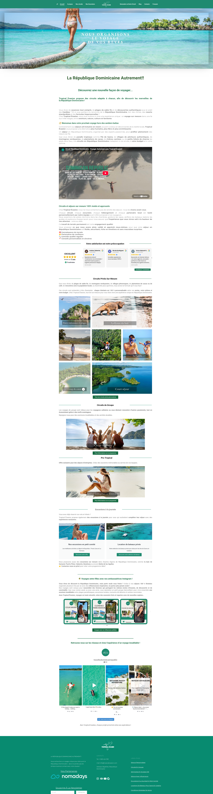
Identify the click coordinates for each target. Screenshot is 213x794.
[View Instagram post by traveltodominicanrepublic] (80, 703)
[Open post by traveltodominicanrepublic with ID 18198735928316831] (94, 685)
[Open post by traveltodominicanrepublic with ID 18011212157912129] (117, 685)
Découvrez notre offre (82, 554)
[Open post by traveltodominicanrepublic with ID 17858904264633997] (140, 685)
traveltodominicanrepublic (70, 666)
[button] (151, 258)
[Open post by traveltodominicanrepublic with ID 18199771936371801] (70, 685)
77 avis (73, 259)
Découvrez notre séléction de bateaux (129, 554)
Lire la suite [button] (111, 265)
